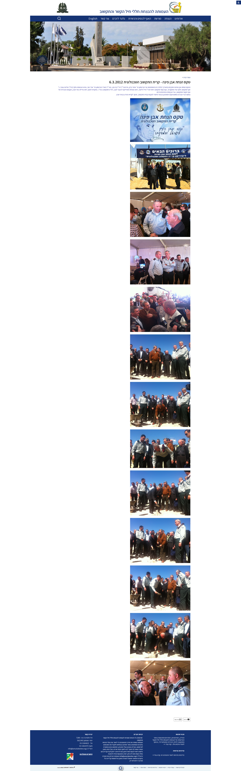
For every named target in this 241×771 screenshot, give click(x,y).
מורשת (157, 18)
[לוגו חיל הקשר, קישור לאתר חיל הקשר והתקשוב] (63, 8)
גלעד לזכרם (118, 18)
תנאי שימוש (180, 734)
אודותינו (179, 18)
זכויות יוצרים (138, 734)
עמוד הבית (186, 77)
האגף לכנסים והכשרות (139, 18)
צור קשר (105, 18)
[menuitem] (178, 18)
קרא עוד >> (168, 744)
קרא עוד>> (156, 755)
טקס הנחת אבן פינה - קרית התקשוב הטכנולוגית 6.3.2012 (149, 81)
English (93, 18)
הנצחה (167, 18)
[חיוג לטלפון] (89, 743)
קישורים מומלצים (86, 754)
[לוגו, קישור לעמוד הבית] (175, 8)
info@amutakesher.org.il (128, 756)
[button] (59, 18)
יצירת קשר (88, 734)
